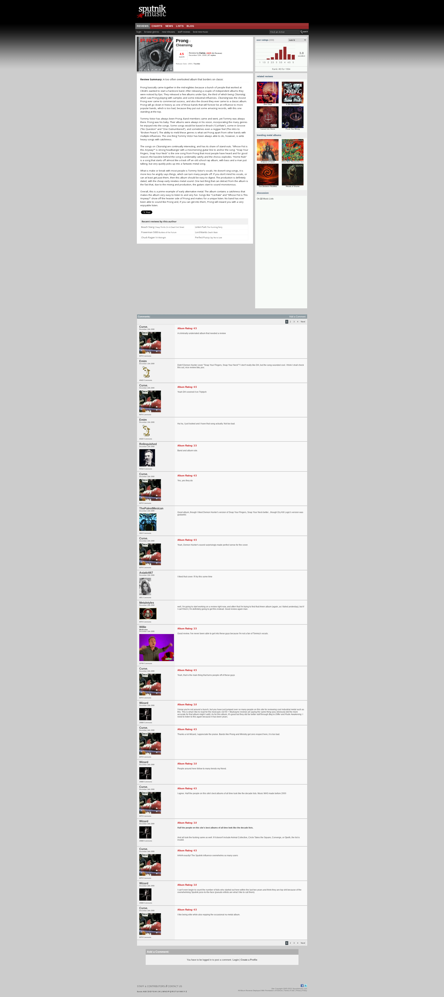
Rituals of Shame (293, 186)
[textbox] (284, 32)
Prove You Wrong (293, 129)
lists (179, 26)
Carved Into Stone (267, 129)
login (138, 31)
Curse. (202, 53)
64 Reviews (216, 53)
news (169, 26)
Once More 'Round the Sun (293, 162)
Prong (182, 40)
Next (303, 321)
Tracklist (197, 64)
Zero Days (268, 104)
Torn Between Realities (268, 186)
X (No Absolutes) (292, 104)
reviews (142, 26)
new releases (168, 31)
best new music (200, 31)
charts (157, 26)
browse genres (151, 31)
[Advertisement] (281, 256)
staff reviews (184, 31)
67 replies (212, 55)
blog (190, 26)
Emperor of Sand (268, 162)
